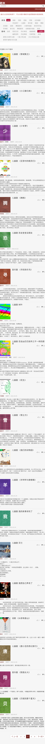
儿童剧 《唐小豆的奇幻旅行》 (25, 646)
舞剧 (41, 23)
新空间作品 (37, 26)
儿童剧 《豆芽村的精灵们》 (24, 161)
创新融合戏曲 (30, 28)
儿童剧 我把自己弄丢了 (22, 583)
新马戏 (12, 28)
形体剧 (5, 28)
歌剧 (36, 23)
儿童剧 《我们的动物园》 (23, 450)
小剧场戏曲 (28, 26)
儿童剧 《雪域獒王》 (21, 54)
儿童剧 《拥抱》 (19, 198)
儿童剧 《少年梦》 (20, 126)
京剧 (19, 20)
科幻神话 (24, 31)
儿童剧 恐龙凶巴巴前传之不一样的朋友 (28, 342)
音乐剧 (30, 23)
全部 (8, 20)
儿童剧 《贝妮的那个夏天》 (24, 699)
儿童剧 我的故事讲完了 (22, 511)
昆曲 (25, 20)
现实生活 (15, 31)
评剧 (30, 20)
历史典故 (24, 34)
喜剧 (11, 26)
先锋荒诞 (32, 34)
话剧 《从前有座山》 (21, 618)
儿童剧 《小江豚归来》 (22, 91)
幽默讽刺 (15, 34)
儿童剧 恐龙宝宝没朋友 (22, 233)
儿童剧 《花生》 (19, 380)
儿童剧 (23, 23)
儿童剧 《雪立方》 (20, 415)
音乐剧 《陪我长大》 (21, 672)
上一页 (15, 736)
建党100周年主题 (8, 37)
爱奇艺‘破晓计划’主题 (10, 40)
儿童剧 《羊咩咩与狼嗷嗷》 (24, 480)
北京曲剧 (37, 20)
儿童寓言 (41, 31)
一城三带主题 (21, 37)
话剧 (13, 20)
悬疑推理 (32, 31)
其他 (38, 28)
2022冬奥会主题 (33, 37)
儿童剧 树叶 (17, 305)
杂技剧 (5, 26)
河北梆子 (15, 23)
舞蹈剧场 (19, 26)
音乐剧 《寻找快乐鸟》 (22, 270)
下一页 (40, 736)
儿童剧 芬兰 (17, 543)
